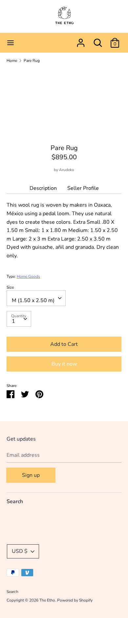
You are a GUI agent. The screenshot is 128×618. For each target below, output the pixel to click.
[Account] (80, 40)
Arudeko (66, 169)
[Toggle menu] (10, 43)
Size (10, 287)
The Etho (47, 600)
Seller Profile (83, 188)
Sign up (31, 475)
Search (15, 501)
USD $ (20, 551)
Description (43, 188)
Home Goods (28, 276)
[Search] (97, 40)
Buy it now (64, 364)
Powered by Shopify (75, 600)
